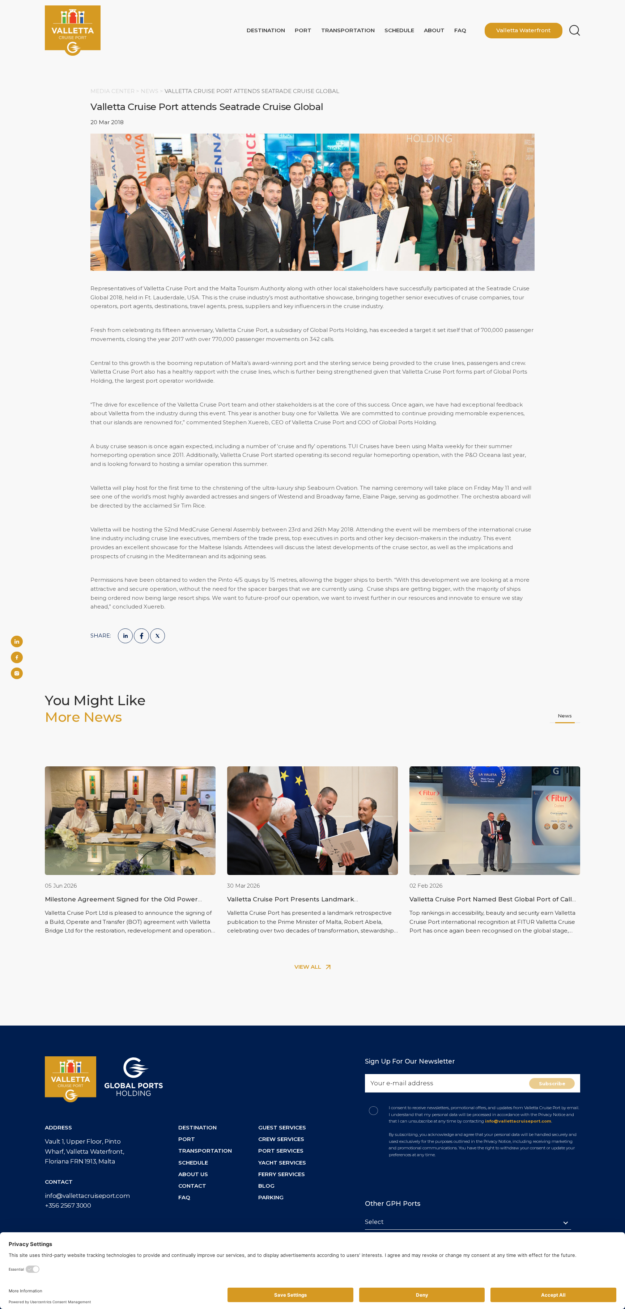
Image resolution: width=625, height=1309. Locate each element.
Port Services (280, 1150)
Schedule (399, 30)
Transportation (348, 30)
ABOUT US (193, 1174)
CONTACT (192, 1185)
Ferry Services (281, 1174)
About (434, 30)
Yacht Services (282, 1162)
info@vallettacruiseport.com (87, 1195)
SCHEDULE (193, 1162)
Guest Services (282, 1127)
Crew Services (281, 1139)
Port (303, 30)
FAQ (460, 30)
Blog (266, 1185)
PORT (186, 1139)
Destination (266, 30)
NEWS (150, 91)
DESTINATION (197, 1127)
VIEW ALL (308, 966)
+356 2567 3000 (68, 1205)
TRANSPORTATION (205, 1150)
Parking (271, 1197)
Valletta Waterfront (523, 30)
